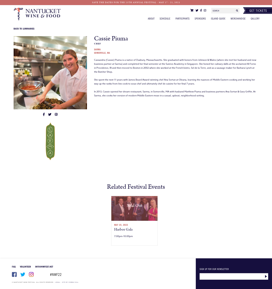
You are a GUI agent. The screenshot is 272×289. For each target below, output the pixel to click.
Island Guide (218, 18)
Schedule (165, 18)
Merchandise (238, 18)
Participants (39, 14)
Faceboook (14, 274)
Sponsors (200, 18)
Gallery (255, 18)
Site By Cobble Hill (70, 282)
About (151, 18)
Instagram (31, 274)
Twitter (22, 274)
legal (57, 282)
